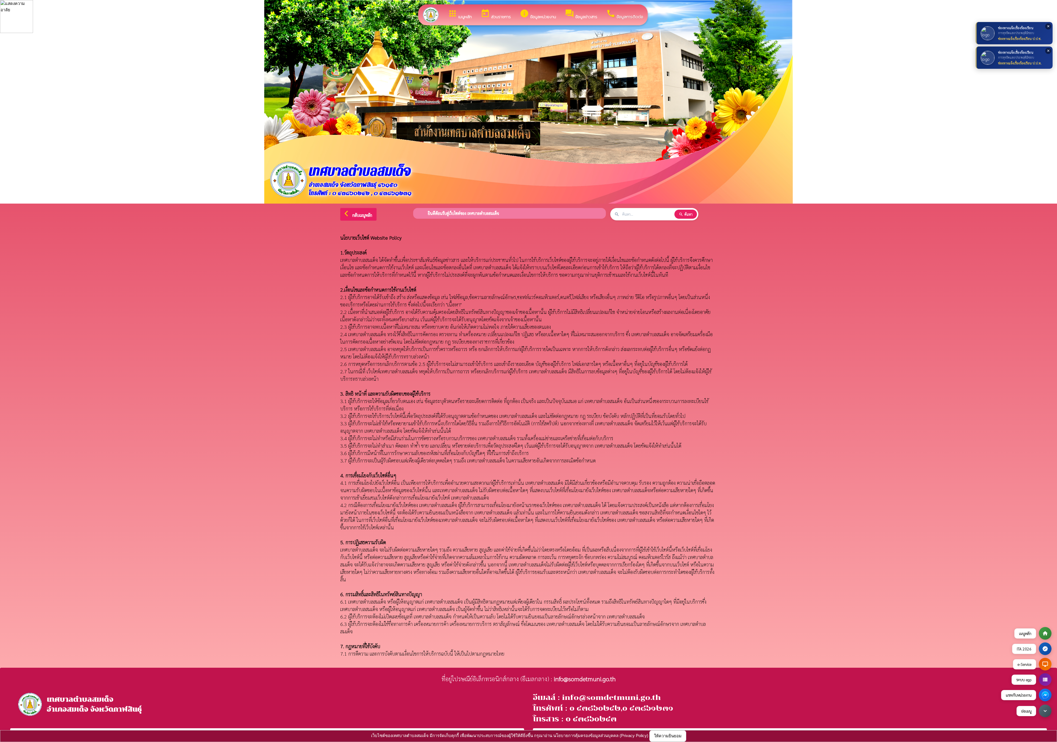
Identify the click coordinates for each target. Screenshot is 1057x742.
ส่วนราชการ (496, 14)
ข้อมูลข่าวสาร (581, 14)
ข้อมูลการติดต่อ (624, 14)
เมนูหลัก (460, 14)
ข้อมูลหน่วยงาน (538, 14)
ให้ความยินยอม (668, 735)
